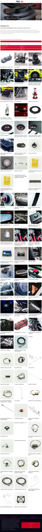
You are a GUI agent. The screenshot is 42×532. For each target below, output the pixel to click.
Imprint (8, 529)
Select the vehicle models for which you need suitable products (11, 39)
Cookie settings (31, 523)
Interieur (2, 49)
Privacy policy (4, 529)
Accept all (30, 527)
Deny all (31, 525)
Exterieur (23, 49)
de (40, 1)
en (39, 1)
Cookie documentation (13, 529)
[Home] (19, 2)
